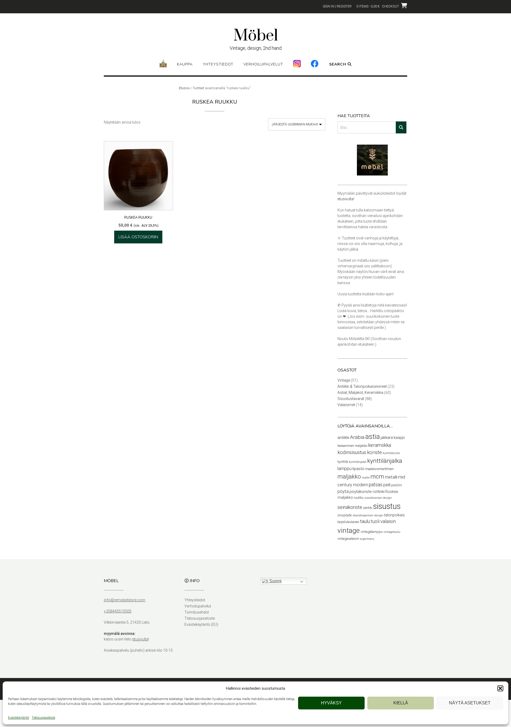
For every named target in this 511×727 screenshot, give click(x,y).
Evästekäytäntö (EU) (201, 624)
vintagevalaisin (348, 539)
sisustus (387, 506)
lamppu (344, 468)
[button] (500, 688)
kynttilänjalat (357, 462)
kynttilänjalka (384, 460)
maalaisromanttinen (379, 469)
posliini (396, 485)
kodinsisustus (351, 452)
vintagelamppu (372, 532)
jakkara (387, 437)
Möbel (255, 36)
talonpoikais (394, 515)
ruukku (359, 498)
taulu (365, 521)
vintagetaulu (392, 532)
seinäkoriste (349, 507)
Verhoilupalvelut (263, 64)
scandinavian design (378, 498)
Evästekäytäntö (18, 718)
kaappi (399, 437)
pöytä (343, 491)
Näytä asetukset (470, 703)
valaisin (388, 521)
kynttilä (342, 462)
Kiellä (400, 703)
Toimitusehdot (196, 612)
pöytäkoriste (360, 491)
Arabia (357, 437)
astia (372, 436)
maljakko (349, 476)
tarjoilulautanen (348, 522)
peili (386, 484)
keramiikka (379, 445)
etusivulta (345, 199)
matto (366, 477)
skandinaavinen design (367, 515)
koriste (374, 452)
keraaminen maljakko (352, 446)
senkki (367, 508)
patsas (375, 484)
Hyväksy (331, 703)
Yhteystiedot (218, 64)
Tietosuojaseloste (43, 718)
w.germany (367, 539)
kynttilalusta (391, 453)
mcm (377, 476)
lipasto (358, 468)
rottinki (379, 491)
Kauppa (185, 64)
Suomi (275, 581)
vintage (348, 530)
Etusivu (184, 88)
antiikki (343, 437)
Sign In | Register (337, 6)
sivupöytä (344, 515)
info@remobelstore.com (124, 600)
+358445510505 (117, 611)
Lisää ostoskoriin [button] (138, 237)
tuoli (375, 521)
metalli (391, 477)
